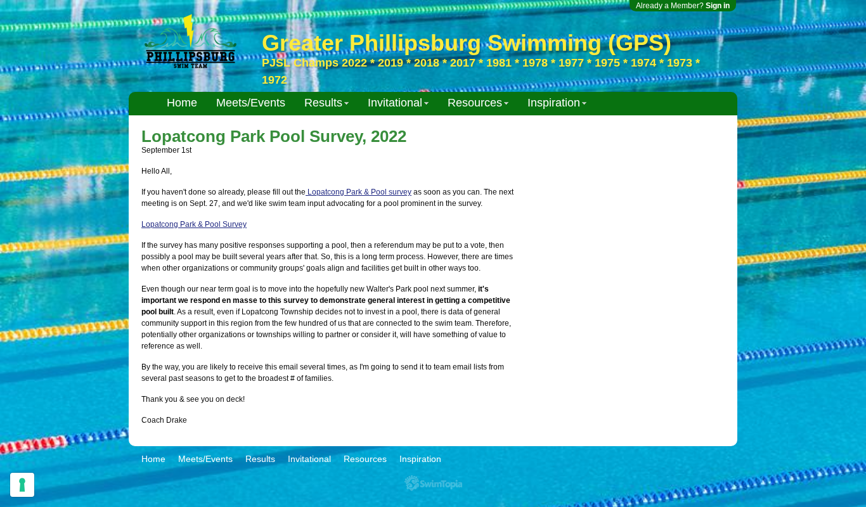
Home (182, 102)
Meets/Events (250, 102)
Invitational (395, 102)
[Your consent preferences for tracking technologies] (22, 485)
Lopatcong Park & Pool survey (358, 192)
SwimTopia (433, 483)
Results (323, 102)
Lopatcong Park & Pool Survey (194, 224)
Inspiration (553, 102)
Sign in (718, 5)
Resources (475, 102)
